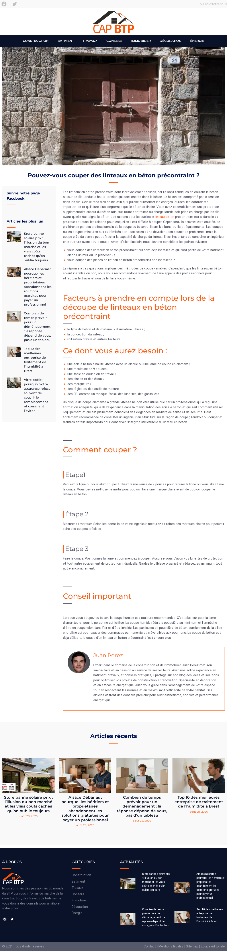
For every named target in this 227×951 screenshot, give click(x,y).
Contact (150, 946)
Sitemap (192, 946)
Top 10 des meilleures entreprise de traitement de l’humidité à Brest (198, 802)
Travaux (90, 41)
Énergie (197, 41)
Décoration (170, 41)
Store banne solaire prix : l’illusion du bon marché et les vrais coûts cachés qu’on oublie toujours (36, 247)
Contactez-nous (216, 4)
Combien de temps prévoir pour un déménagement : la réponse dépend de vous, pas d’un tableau (37, 326)
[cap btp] (113, 21)
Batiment (65, 41)
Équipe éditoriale (213, 946)
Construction (36, 41)
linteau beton (164, 217)
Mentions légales (171, 946)
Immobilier (141, 41)
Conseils (114, 41)
